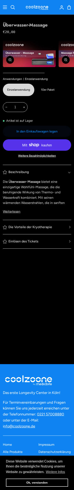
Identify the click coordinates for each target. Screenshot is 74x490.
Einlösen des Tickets (23, 241)
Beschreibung (18, 172)
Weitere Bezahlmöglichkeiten (37, 156)
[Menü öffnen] (3, 7)
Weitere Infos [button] (55, 472)
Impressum (46, 445)
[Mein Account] (60, 7)
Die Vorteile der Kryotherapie (30, 227)
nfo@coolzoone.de (19, 426)
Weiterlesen (11, 211)
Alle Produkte (13, 452)
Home (7, 445)
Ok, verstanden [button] (37, 482)
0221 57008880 (50, 414)
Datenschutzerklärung (54, 452)
